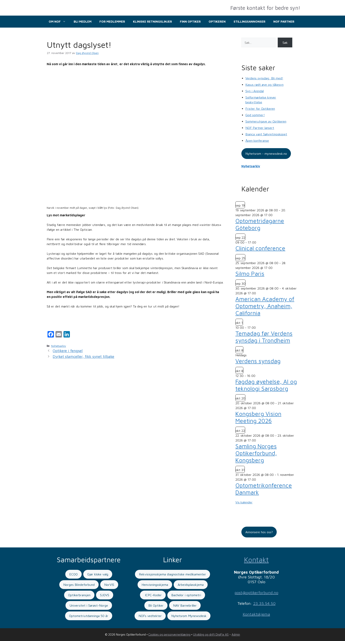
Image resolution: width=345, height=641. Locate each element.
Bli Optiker (156, 605)
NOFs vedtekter (150, 616)
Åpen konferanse (257, 140)
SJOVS (104, 595)
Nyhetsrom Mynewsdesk (188, 616)
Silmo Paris (249, 273)
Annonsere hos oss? (259, 532)
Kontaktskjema (256, 614)
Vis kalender (244, 502)
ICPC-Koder (153, 595)
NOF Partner (283, 21)
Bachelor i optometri (186, 595)
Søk (285, 42)
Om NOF (55, 21)
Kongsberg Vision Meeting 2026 (258, 417)
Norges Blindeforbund (79, 584)
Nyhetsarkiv (58, 345)
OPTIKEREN (217, 21)
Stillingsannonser (249, 21)
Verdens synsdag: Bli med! (264, 78)
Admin (236, 634)
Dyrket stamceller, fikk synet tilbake (83, 356)
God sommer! (255, 115)
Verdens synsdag (258, 360)
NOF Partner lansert (259, 128)
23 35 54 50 (264, 603)
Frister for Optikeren (260, 108)
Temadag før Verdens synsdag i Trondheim (263, 337)
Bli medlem (82, 21)
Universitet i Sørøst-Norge (88, 605)
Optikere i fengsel (68, 350)
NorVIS (109, 584)
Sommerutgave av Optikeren (265, 121)
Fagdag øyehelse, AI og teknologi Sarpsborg (266, 385)
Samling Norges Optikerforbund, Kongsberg (256, 453)
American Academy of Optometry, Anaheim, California (264, 306)
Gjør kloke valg (97, 574)
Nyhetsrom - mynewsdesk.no (266, 153)
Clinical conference (260, 248)
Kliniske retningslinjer (152, 21)
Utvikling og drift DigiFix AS (211, 634)
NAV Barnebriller (185, 605)
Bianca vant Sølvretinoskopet (266, 134)
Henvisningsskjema (155, 584)
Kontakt (256, 559)
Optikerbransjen (79, 595)
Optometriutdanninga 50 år (88, 616)
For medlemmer (112, 21)
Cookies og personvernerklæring (169, 634)
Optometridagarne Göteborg (259, 224)
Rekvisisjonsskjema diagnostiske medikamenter (172, 574)
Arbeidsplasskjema (191, 584)
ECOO (73, 574)
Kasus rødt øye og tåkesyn (264, 84)
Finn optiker (190, 21)
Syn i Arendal (254, 91)
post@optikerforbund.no (256, 592)
